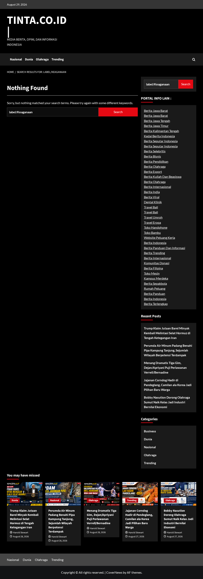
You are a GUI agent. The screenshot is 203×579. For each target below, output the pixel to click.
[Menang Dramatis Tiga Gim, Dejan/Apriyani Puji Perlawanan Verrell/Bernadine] (101, 494)
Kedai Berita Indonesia (159, 136)
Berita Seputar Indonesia (161, 141)
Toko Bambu (152, 232)
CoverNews (114, 572)
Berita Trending (154, 253)
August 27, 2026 (136, 536)
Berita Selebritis (155, 151)
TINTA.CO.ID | (37, 26)
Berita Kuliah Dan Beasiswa (162, 176)
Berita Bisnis (152, 156)
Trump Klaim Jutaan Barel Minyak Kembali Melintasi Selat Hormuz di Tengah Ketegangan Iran (167, 333)
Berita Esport (153, 171)
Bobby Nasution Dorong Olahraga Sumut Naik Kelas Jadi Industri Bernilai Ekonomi (167, 402)
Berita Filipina (153, 268)
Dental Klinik (153, 202)
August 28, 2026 (21, 536)
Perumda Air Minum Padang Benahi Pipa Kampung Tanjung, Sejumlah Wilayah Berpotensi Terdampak (168, 350)
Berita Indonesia (155, 243)
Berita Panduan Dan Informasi (164, 248)
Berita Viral (151, 197)
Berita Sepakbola (155, 283)
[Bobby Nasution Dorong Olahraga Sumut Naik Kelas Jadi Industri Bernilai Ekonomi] (178, 494)
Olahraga (42, 59)
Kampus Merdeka (156, 278)
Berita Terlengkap (156, 304)
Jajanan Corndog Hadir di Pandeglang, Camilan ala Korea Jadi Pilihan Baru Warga (168, 384)
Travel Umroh (153, 217)
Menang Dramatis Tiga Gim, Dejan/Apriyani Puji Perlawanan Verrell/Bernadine (165, 367)
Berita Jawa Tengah (157, 121)
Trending (58, 59)
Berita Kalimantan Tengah (161, 131)
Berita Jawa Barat (156, 110)
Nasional (16, 59)
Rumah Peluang (154, 288)
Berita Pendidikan (156, 161)
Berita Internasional (157, 187)
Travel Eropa (152, 222)
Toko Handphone (155, 227)
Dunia (29, 59)
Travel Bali (151, 207)
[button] (193, 59)
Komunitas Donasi (156, 263)
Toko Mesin (152, 273)
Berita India (152, 192)
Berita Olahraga (155, 166)
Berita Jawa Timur (156, 126)
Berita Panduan (154, 293)
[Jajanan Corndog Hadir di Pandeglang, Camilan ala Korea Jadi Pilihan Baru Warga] (140, 494)
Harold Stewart (20, 532)
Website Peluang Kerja (159, 237)
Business (150, 431)
